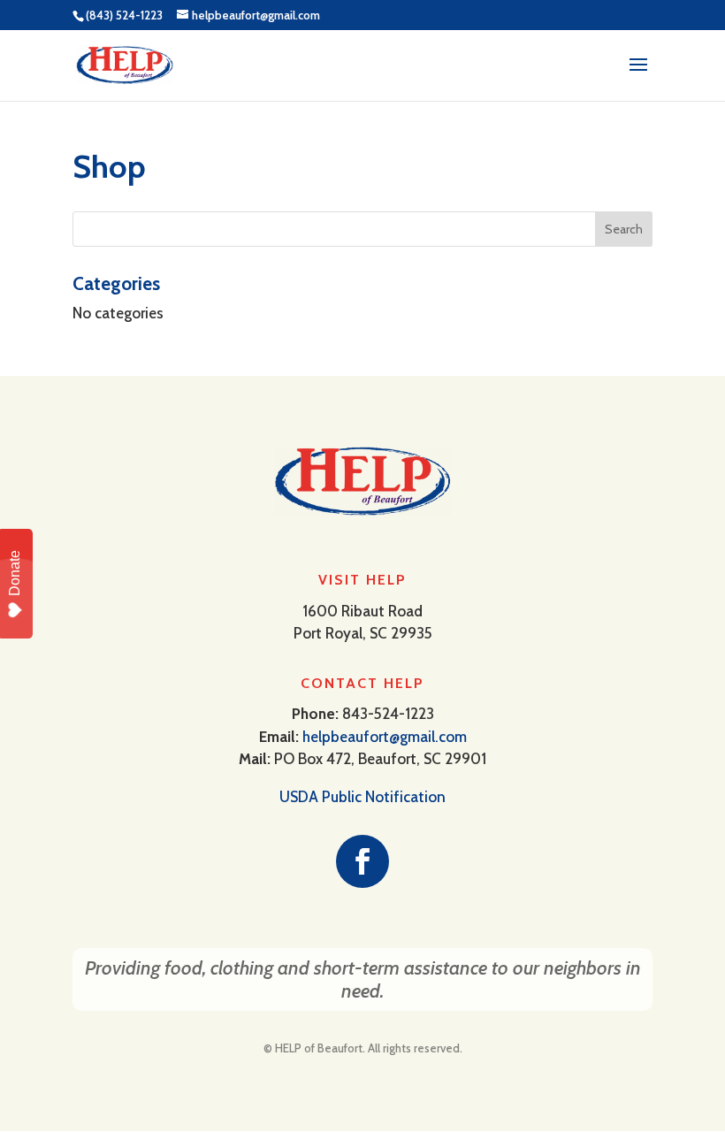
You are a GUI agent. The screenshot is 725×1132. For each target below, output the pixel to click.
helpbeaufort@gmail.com (384, 737)
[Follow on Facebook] (362, 861)
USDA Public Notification (362, 797)
